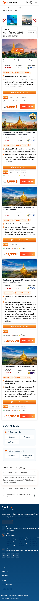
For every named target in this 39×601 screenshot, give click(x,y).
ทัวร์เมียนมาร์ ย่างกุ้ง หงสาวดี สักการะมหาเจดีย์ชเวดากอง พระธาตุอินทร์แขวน (19, 281)
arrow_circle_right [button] (34, 21)
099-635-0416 (9, 546)
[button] (19, 472)
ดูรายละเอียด (27, 106)
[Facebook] (8, 555)
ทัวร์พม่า (21, 8)
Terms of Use (5, 598)
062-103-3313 (21, 540)
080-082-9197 (9, 540)
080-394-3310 (21, 544)
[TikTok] (13, 555)
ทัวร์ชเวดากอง (12, 456)
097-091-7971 (9, 544)
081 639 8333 (21, 546)
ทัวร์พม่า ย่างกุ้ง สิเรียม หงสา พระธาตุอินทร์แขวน (18, 367)
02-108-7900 (10, 536)
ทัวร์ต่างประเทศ (12, 8)
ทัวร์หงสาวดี (11, 442)
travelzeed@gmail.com (31, 550)
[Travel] (10, 2)
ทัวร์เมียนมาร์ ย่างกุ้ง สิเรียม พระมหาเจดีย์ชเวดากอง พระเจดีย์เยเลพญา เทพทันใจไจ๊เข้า (19, 133)
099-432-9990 (9, 538)
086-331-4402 (33, 540)
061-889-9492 (21, 542)
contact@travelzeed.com (14, 550)
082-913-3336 (33, 538)
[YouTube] (17, 555)
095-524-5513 (21, 538)
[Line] (4, 555)
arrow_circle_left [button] (5, 21)
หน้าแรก (4, 8)
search (27, 2)
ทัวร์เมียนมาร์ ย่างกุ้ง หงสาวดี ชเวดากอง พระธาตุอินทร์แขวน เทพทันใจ (18, 208)
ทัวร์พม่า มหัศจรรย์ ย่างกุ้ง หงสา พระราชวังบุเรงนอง (18, 61)
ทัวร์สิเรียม (27, 437)
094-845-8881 (33, 542)
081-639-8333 (33, 544)
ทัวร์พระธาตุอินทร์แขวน (27, 456)
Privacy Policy (15, 598)
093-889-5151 (9, 542)
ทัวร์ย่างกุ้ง (12, 437)
